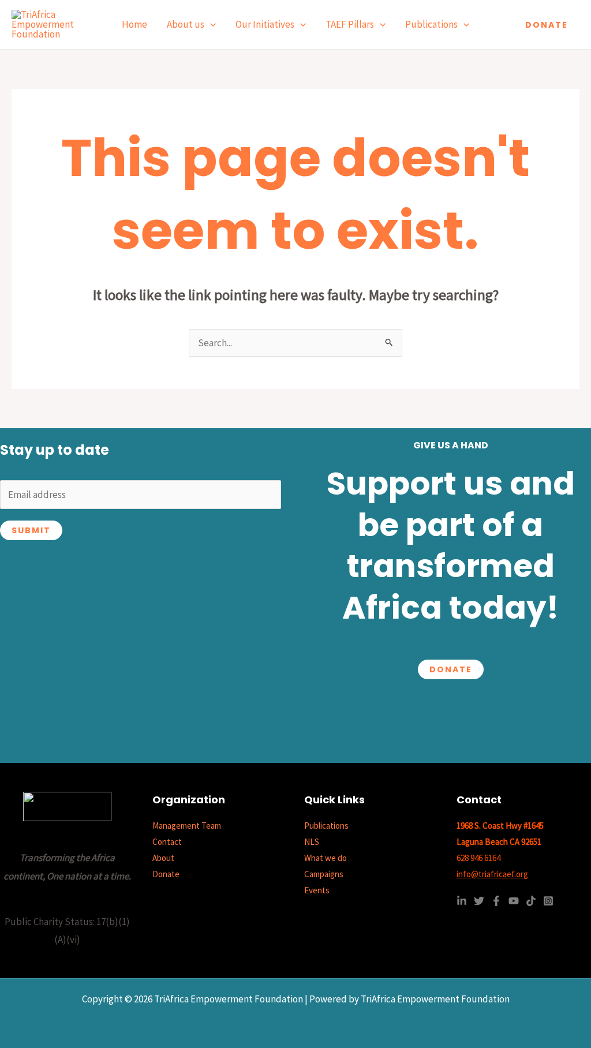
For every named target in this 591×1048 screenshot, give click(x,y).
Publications (431, 24)
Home (134, 24)
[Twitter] (479, 901)
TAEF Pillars (350, 24)
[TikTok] (531, 901)
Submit (31, 530)
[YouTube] (513, 901)
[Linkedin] (462, 901)
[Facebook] (496, 901)
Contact (167, 841)
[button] (210, 24)
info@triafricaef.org (492, 874)
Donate (450, 669)
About (163, 857)
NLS (311, 841)
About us (185, 24)
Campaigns (323, 874)
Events (317, 890)
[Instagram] (548, 901)
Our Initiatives (264, 24)
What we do (325, 857)
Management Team (186, 825)
